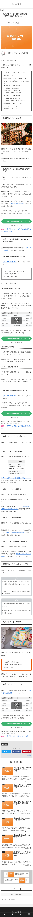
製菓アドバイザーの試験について (13, 90)
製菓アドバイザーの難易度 (13, 95)
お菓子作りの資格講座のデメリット (15, 88)
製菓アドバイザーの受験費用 (13, 93)
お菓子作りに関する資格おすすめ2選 (17, 736)
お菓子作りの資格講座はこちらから (16, 221)
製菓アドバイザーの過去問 (13, 98)
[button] (29, 494)
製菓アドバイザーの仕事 (10, 106)
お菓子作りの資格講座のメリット (14, 85)
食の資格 (5, 744)
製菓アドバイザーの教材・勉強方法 (15, 101)
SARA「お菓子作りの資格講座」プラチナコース (16, 478)
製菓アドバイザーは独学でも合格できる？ (15, 78)
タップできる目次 (14, 72)
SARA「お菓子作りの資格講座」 (15, 532)
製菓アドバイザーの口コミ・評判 (13, 103)
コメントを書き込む (16, 894)
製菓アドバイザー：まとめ (11, 109)
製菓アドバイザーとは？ (10, 75)
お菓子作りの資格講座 (16, 203)
